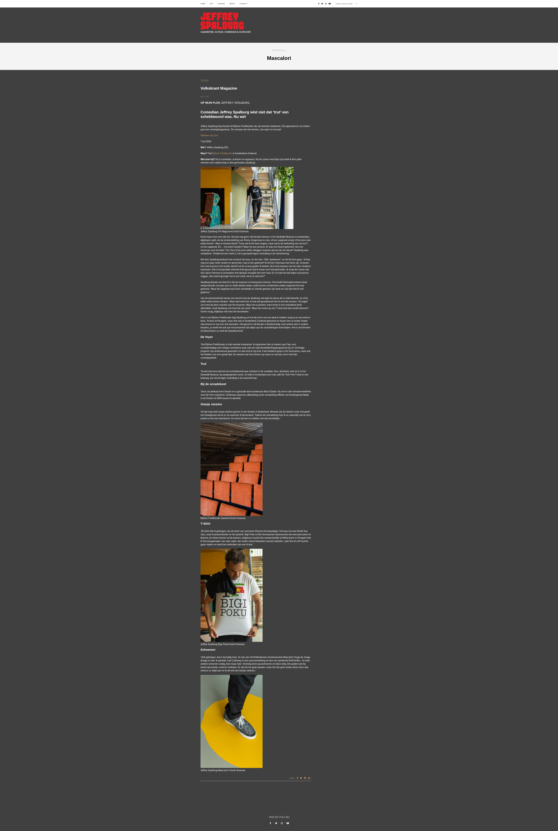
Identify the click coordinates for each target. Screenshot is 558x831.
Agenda (221, 4)
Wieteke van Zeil (209, 135)
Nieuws (205, 80)
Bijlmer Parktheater (222, 153)
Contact (243, 4)
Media (232, 4)
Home (203, 4)
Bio (211, 4)
